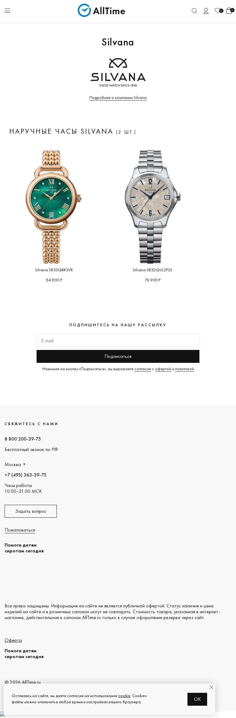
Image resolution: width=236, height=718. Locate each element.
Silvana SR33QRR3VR (54, 270)
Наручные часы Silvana (62, 131)
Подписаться (118, 356)
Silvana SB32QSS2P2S (152, 270)
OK (197, 699)
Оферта (13, 640)
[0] (217, 10)
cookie (124, 695)
